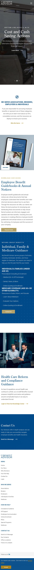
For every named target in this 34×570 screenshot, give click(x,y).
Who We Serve (15, 123)
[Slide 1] (14, 80)
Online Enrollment (6, 517)
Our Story (3, 468)
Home (3, 465)
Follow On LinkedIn (6, 543)
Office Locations (6, 540)
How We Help (5, 473)
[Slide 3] (19, 80)
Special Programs (6, 522)
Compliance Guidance (7, 509)
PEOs (2, 520)
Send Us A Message (7, 534)
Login (2, 479)
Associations (5, 488)
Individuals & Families (7, 496)
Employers (4, 494)
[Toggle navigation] (31, 3)
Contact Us (4, 476)
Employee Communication (9, 514)
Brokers (3, 491)
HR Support (4, 511)
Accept (6, 567)
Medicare (3, 499)
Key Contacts (5, 537)
